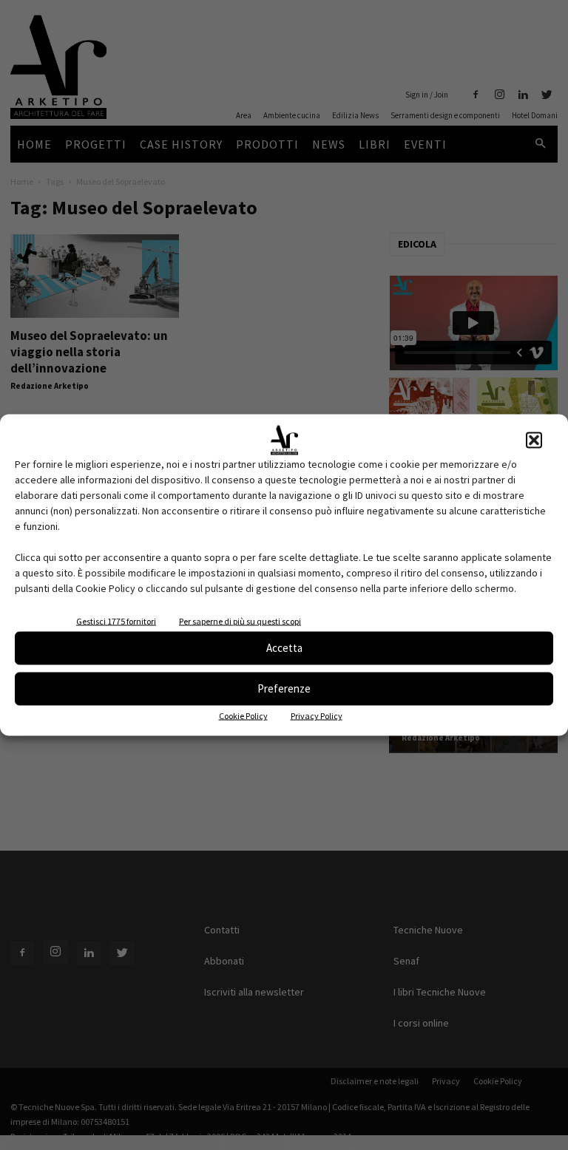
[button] (534, 439)
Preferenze (284, 688)
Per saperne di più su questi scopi (240, 620)
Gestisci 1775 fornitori (116, 620)
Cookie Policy (243, 715)
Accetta (284, 648)
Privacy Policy (316, 715)
